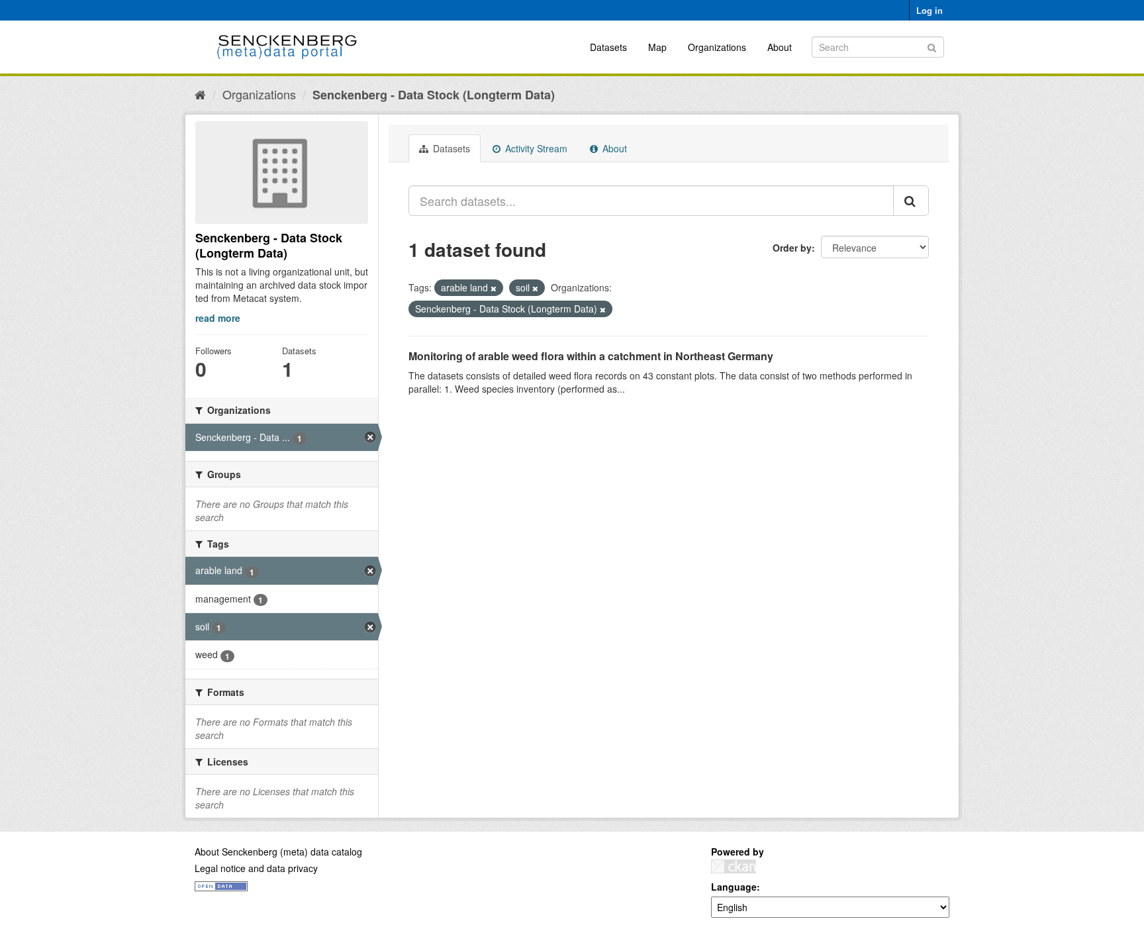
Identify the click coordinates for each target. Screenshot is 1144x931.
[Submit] (931, 46)
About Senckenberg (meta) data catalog (278, 851)
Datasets (608, 47)
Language (734, 886)
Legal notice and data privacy (256, 868)
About (779, 47)
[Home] (200, 94)
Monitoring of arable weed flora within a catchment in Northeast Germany (590, 356)
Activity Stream (534, 148)
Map (657, 47)
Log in (929, 10)
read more (217, 317)
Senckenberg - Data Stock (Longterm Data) (433, 94)
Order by (792, 247)
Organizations (717, 47)
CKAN (733, 866)
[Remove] (494, 288)
